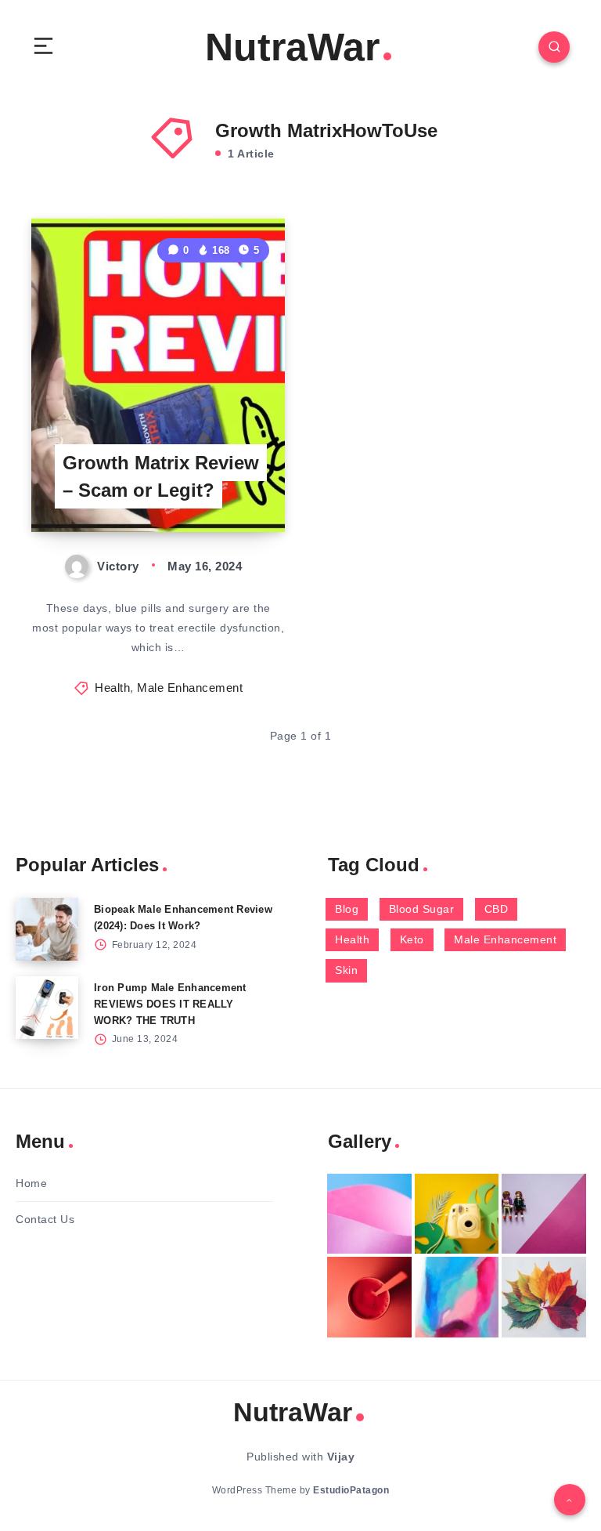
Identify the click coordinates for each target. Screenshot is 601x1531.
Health (112, 687)
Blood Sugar (422, 909)
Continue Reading (231, 487)
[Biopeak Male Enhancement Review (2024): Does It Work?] (47, 929)
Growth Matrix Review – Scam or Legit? (161, 476)
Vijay (341, 1456)
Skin (346, 970)
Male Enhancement (190, 687)
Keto (412, 939)
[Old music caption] (544, 1214)
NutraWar (292, 47)
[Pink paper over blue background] (369, 1214)
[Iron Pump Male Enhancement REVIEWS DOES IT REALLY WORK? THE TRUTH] (47, 1007)
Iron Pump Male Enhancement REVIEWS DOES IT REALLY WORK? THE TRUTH (170, 1004)
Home (31, 1183)
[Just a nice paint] (457, 1297)
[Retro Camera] (457, 1214)
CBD (496, 909)
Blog (346, 909)
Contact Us (45, 1219)
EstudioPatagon (351, 1490)
